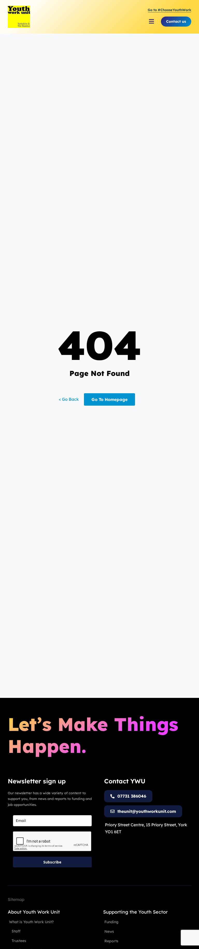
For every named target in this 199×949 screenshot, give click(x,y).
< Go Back (69, 399)
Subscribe (52, 862)
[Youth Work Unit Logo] (19, 7)
